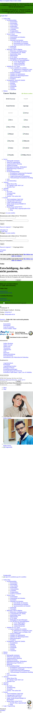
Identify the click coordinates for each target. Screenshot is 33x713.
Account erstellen (10, 213)
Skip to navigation (5, 0)
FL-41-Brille (13, 57)
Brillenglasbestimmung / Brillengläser (17, 167)
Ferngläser (13, 78)
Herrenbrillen (13, 23)
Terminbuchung (11, 193)
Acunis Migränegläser (19, 61)
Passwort (6, 220)
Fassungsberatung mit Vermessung (12, 370)
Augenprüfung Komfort (9, 366)
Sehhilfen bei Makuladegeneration (19, 75)
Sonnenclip (13, 46)
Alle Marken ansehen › (27, 93)
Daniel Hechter (10, 106)
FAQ (8, 179)
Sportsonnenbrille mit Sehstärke (22, 45)
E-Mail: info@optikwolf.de (14, 202)
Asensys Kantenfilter (19, 63)
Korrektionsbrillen (11, 20)
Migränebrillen (14, 55)
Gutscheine (13, 89)
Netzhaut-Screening (12, 165)
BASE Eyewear (10, 99)
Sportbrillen (13, 38)
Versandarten (6, 348)
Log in (2, 224)
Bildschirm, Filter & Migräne (14, 49)
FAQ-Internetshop (8, 355)
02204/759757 (4, 291)
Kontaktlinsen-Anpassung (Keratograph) (21, 173)
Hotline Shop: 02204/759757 (14, 207)
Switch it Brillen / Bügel (9, 328)
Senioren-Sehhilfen (15, 72)
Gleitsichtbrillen (14, 28)
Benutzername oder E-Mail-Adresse (13, 216)
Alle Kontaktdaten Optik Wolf (15, 199)
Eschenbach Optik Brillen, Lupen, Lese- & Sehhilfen (17, 372)
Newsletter (10, 194)
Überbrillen (13, 48)
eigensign (25, 106)
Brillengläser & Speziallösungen (18, 58)
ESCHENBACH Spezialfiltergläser (19, 60)
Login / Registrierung (9, 706)
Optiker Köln (6, 346)
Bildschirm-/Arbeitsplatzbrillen (18, 51)
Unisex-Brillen (14, 25)
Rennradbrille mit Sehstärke (21, 43)
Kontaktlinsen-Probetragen (17, 174)
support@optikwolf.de (6, 293)
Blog (11, 210)
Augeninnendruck (8, 363)
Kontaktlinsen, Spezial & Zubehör (16, 80)
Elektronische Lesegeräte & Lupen (23, 69)
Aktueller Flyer (11, 187)
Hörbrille (12, 83)
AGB (4, 351)
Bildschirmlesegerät (15, 77)
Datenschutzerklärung (9, 354)
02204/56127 (3, 298)
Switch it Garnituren (15, 32)
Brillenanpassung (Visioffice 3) (15, 168)
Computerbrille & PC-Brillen (18, 52)
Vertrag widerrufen (4, 375)
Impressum (6, 352)
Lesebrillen (13, 29)
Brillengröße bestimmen (13, 161)
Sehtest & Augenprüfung (13, 162)
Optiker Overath (7, 345)
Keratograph (6, 364)
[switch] (29, 707)
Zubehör (12, 88)
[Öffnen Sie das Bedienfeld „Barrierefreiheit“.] (0, 712)
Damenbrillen (13, 21)
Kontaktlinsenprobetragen (10, 369)
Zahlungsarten (7, 349)
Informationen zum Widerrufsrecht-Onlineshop (15, 357)
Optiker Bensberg (8, 343)
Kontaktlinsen (14, 81)
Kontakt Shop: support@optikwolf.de (20, 208)
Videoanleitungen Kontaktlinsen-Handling (21, 177)
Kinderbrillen (13, 26)
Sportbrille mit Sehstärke (16, 40)
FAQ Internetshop (11, 181)
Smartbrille (13, 85)
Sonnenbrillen (14, 35)
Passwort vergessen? (5, 227)
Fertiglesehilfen (14, 31)
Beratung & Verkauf (8, 367)
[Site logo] (3, 15)
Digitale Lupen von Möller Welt (22, 71)
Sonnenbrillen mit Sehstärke (17, 37)
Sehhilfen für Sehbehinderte (17, 74)
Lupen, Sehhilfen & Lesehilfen (18, 68)
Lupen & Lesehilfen (8, 327)
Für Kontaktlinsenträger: (13, 171)
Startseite (2, 319)
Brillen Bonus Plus (12, 184)
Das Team (9, 191)
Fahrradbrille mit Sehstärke (21, 41)
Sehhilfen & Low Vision (13, 66)
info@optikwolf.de (5, 300)
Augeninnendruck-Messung (14, 164)
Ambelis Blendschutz (19, 65)
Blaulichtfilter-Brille (15, 54)
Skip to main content (15, 0)
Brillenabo (9, 170)
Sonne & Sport (11, 34)
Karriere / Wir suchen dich (14, 196)
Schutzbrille (13, 86)
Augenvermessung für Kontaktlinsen (20, 176)
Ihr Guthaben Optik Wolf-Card (15, 185)
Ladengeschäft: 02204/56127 (14, 201)
